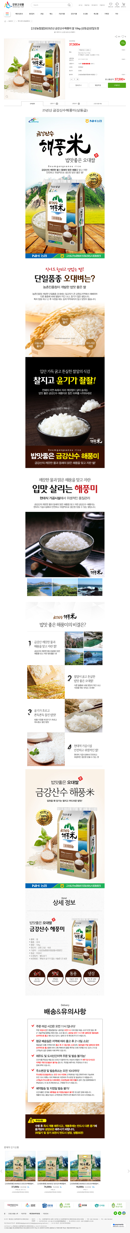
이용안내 (45, 1213)
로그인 (80, 5)
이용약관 (23, 1213)
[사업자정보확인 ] (61, 1221)
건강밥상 (80, 67)
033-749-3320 (94, 1219)
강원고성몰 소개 (13, 1213)
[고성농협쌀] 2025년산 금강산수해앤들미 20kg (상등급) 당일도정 (60, 1184)
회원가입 (86, 5)
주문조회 (102, 5)
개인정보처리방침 (34, 1213)
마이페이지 (95, 5)
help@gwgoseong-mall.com (39, 1223)
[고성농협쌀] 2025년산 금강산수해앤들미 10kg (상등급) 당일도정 (27, 1184)
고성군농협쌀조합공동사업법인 (86, 74)
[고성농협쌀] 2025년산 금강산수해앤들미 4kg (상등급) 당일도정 (92, 1184)
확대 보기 (7, 96)
